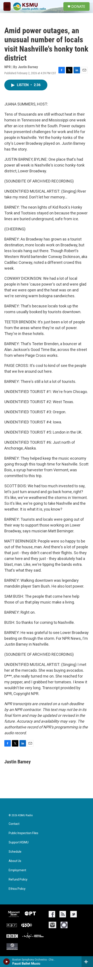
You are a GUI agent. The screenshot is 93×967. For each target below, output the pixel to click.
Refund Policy (18, 879)
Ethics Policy (17, 888)
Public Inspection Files (23, 833)
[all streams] (87, 961)
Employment (17, 870)
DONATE (78, 6)
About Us (15, 861)
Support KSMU (19, 842)
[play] (6, 961)
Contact (14, 823)
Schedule (15, 851)
